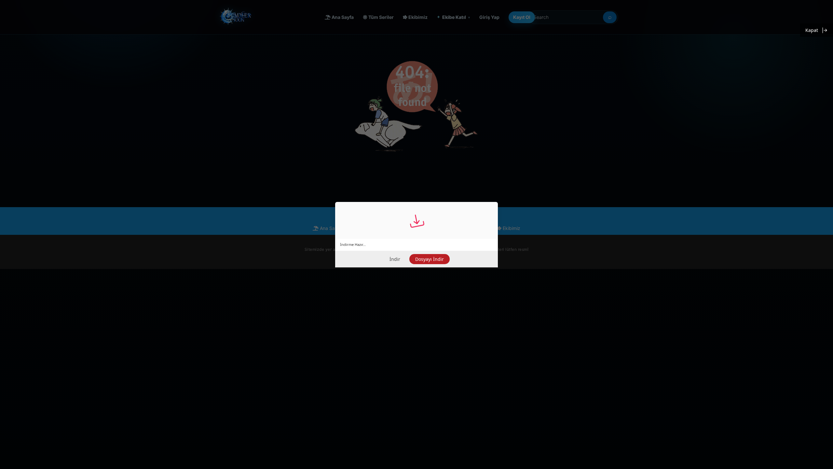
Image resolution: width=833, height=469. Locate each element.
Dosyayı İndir (429, 259)
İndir (394, 259)
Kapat (811, 30)
